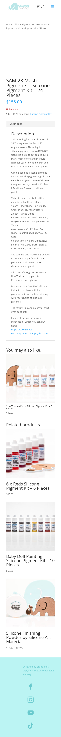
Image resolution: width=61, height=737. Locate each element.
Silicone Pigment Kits (24, 24)
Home (9, 24)
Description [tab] (16, 123)
